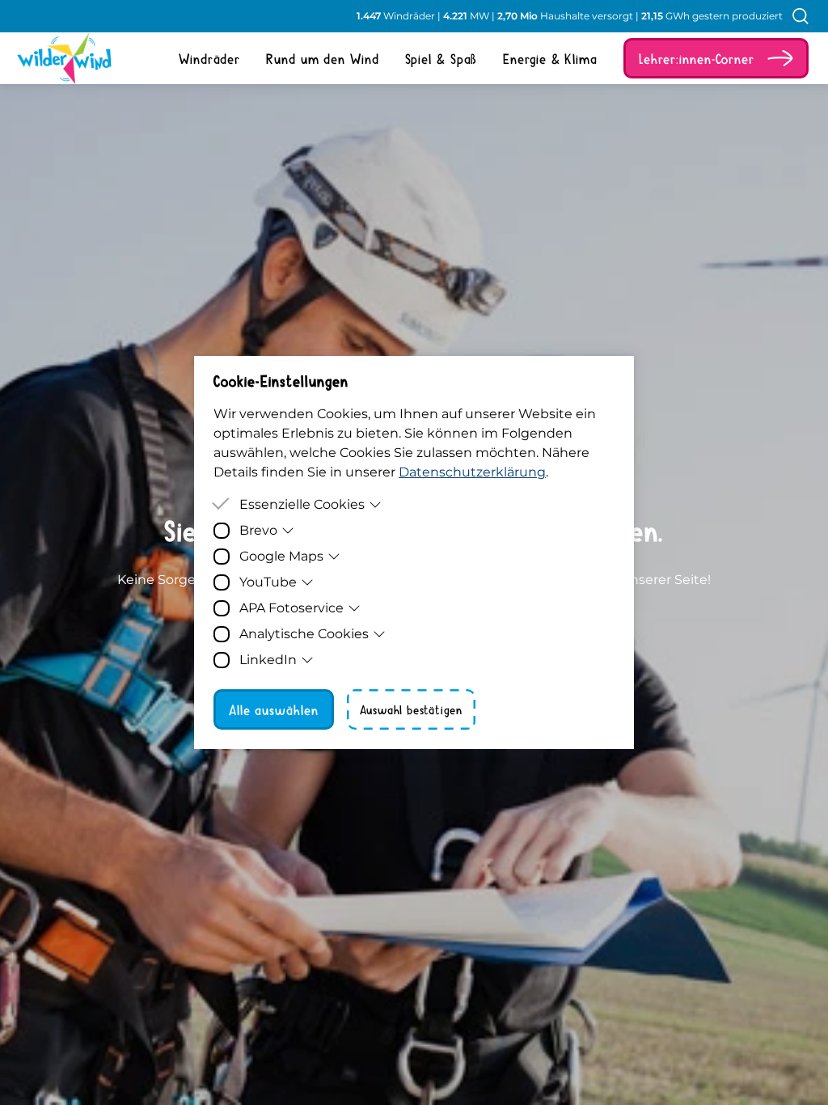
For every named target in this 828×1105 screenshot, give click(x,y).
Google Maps (281, 556)
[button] (716, 58)
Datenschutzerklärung (472, 472)
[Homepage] (58, 58)
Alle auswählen (274, 709)
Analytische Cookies (304, 633)
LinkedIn (268, 659)
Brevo (258, 530)
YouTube (268, 582)
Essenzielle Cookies (302, 504)
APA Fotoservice (291, 608)
